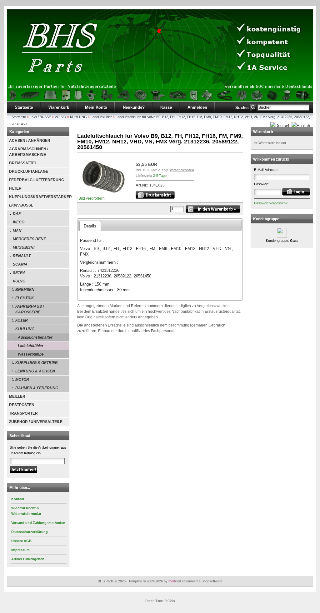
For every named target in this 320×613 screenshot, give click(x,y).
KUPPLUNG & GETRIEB (36, 363)
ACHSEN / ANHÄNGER (29, 140)
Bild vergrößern (91, 198)
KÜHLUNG (78, 117)
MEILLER (17, 396)
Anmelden (197, 107)
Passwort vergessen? (271, 203)
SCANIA (20, 264)
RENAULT (22, 256)
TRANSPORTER (23, 413)
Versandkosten (182, 170)
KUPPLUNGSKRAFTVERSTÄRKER (39, 197)
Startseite (24, 107)
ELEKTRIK (24, 298)
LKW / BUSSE (40, 117)
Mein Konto (96, 107)
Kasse (166, 107)
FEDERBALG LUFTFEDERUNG (36, 180)
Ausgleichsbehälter (35, 337)
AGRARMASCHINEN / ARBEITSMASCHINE (28, 152)
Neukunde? (134, 107)
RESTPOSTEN (21, 405)
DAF (17, 214)
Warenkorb (58, 107)
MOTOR (22, 379)
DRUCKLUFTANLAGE (28, 171)
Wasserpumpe (31, 354)
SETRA (19, 273)
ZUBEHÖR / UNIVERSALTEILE (35, 422)
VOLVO (60, 117)
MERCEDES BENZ (29, 239)
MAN (17, 230)
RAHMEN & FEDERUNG (36, 388)
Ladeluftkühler (101, 117)
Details (90, 226)
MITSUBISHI (23, 247)
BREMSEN (24, 289)
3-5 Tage (160, 175)
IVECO (18, 222)
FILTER (15, 188)
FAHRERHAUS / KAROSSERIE (29, 309)
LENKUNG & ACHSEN (35, 371)
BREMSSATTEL (23, 163)
